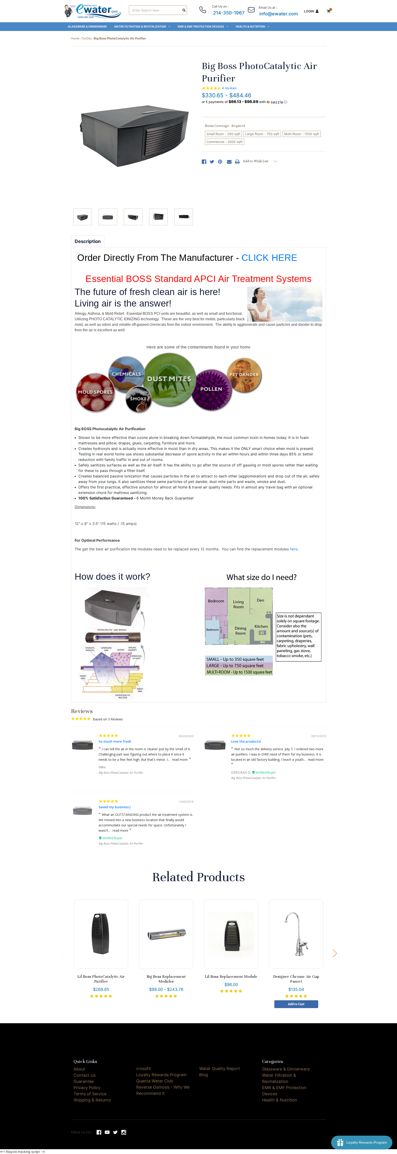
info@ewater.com (278, 14)
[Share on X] (212, 162)
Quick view (101, 934)
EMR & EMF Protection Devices (201, 26)
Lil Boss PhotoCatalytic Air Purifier (101, 979)
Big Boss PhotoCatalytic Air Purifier (121, 773)
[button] (244, 102)
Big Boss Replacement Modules (166, 979)
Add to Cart (296, 937)
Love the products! (246, 741)
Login (309, 11)
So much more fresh (115, 741)
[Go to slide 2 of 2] (62, 953)
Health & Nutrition (250, 26)
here (294, 549)
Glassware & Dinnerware (87, 26)
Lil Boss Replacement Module (231, 976)
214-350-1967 (229, 13)
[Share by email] (229, 162)
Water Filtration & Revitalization (140, 26)
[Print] (237, 162)
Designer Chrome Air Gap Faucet (296, 979)
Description (88, 241)
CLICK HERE (269, 258)
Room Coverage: (225, 126)
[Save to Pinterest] (220, 162)
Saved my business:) (114, 807)
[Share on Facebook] (204, 162)
